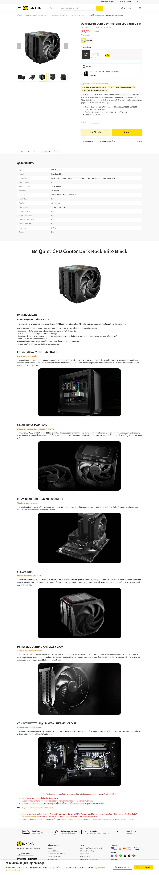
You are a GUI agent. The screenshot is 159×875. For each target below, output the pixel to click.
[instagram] (116, 856)
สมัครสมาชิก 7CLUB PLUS (56, 854)
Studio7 (78, 819)
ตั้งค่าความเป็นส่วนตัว (122, 867)
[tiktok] (125, 856)
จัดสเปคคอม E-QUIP (107, 2)
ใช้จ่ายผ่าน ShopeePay (87, 851)
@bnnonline (91, 819)
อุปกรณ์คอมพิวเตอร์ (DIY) (59, 15)
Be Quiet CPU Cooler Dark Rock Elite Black (37, 807)
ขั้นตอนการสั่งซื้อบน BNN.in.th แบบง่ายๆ (92, 848)
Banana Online (29, 816)
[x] (129, 856)
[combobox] (139, 2)
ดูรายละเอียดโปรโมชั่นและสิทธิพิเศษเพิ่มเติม (96, 84)
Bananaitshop (69, 819)
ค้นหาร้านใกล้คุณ (125, 2)
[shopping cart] (139, 8)
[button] (19, 46)
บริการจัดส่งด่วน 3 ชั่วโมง (125, 819)
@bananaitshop (102, 819)
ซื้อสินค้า (127, 132)
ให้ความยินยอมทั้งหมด (144, 867)
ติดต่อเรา (51, 848)
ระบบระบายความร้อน (77, 15)
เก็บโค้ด (107, 55)
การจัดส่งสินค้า (84, 854)
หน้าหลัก (19, 15)
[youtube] (133, 856)
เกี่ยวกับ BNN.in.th (53, 851)
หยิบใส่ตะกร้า (95, 132)
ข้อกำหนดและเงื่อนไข (54, 857)
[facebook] (112, 856)
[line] (120, 856)
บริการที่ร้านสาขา (85, 857)
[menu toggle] (19, 8)
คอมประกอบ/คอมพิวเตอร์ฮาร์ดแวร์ (36, 15)
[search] (99, 8)
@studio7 (111, 819)
